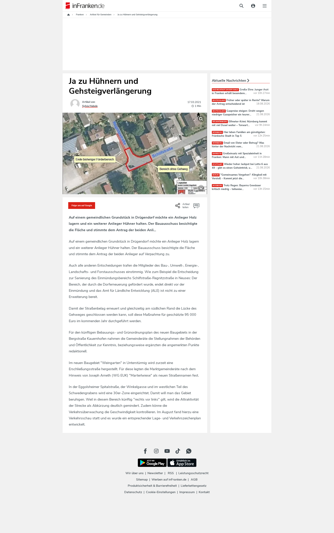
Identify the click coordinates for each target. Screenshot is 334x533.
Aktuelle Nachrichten (229, 80)
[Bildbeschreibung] (201, 188)
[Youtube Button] (167, 451)
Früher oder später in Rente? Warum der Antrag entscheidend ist (240, 102)
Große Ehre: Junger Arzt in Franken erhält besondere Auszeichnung (240, 93)
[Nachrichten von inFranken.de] (83, 6)
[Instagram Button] (156, 451)
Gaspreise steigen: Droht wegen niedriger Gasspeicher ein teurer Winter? (238, 114)
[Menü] (264, 6)
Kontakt (204, 492)
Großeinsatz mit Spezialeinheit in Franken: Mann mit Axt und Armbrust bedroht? (237, 157)
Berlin (216, 175)
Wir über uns (134, 473)
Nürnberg (217, 132)
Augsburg (217, 186)
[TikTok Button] (177, 451)
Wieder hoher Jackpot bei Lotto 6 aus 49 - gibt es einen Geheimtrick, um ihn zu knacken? (240, 167)
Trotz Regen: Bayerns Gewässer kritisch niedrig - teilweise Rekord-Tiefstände (236, 189)
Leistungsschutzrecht (193, 473)
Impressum (187, 492)
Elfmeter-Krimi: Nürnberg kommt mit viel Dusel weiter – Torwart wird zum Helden (239, 125)
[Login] (253, 6)
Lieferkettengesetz (193, 486)
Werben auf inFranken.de (169, 479)
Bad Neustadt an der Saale (225, 90)
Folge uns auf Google (82, 205)
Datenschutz (133, 492)
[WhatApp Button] (188, 451)
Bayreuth (217, 154)
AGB (194, 479)
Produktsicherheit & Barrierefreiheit (152, 486)
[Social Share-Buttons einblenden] (183, 207)
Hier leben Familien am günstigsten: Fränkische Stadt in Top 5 (238, 133)
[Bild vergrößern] (201, 119)
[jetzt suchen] (241, 6)
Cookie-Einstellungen (161, 492)
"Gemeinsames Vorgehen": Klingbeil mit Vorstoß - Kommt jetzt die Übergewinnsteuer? (239, 178)
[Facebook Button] (145, 451)
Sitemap (142, 479)
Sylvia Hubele (90, 106)
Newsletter (155, 473)
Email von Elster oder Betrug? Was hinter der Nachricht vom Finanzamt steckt (238, 146)
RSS (171, 473)
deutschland (219, 100)
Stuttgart (217, 164)
